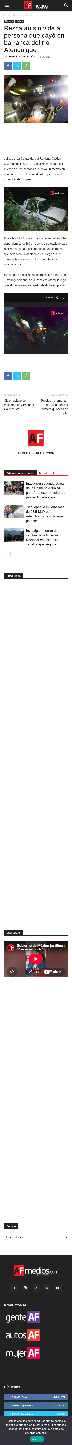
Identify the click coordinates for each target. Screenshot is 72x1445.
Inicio (6, 15)
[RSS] (36, 1288)
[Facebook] (8, 66)
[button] (6, 5)
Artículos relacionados (20, 473)
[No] (67, 1430)
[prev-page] (6, 554)
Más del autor (48, 473)
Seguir (61, 1405)
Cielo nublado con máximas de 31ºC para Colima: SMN (19, 405)
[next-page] (12, 554)
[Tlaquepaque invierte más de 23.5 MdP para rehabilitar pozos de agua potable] (14, 512)
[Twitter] (17, 66)
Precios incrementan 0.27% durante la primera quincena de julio (54, 407)
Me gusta (59, 1397)
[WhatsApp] (26, 66)
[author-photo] (36, 447)
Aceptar (37, 1439)
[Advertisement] (36, 865)
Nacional (17, 15)
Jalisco (28, 15)
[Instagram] (25, 1288)
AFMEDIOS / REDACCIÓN (21, 56)
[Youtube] (58, 1288)
